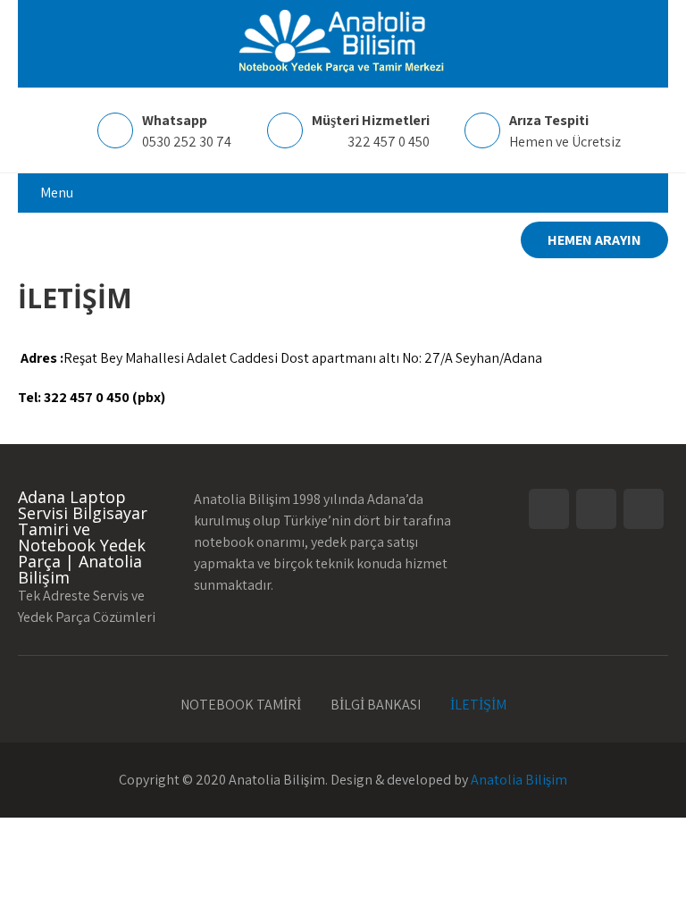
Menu (56, 192)
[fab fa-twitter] (67, 242)
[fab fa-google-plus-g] (101, 242)
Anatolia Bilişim (519, 779)
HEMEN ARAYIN (594, 240)
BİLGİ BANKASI (375, 702)
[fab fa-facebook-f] (33, 242)
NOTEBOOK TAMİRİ (240, 702)
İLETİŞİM (478, 702)
